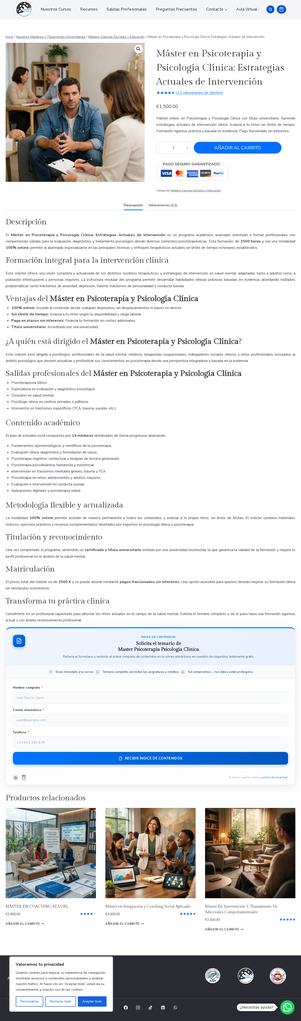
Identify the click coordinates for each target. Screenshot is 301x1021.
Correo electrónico (28, 710)
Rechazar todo (60, 1001)
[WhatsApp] (175, 1007)
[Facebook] (126, 1007)
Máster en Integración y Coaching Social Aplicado (147, 906)
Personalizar (29, 1001)
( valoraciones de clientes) (199, 92)
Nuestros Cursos (56, 9)
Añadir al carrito (237, 148)
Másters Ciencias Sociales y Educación (195, 190)
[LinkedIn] (163, 1007)
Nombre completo (28, 688)
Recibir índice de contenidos (153, 758)
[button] (138, 49)
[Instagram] (138, 1007)
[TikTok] (150, 1007)
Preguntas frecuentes (176, 9)
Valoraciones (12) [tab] (163, 205)
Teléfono (21, 732)
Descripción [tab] (133, 205)
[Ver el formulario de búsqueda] (270, 9)
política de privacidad (274, 777)
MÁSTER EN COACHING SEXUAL (37, 906)
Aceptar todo (92, 1001)
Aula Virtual (246, 9)
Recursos (89, 9)
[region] (61, 984)
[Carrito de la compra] (281, 9)
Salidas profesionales (127, 9)
